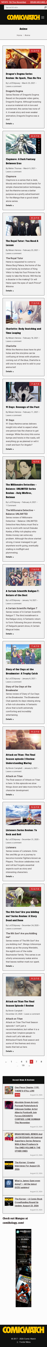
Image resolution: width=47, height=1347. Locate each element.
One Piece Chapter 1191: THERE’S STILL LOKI (27, 1089)
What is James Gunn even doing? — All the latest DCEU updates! (27, 1184)
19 (23, 1065)
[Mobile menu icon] (42, 17)
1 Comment (11, 505)
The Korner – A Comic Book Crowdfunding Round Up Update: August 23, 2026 (28, 1202)
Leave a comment (13, 86)
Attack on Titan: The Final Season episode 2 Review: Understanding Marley (20, 759)
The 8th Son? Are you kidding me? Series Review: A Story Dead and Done (22, 916)
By (13, 83)
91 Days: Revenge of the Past (22, 407)
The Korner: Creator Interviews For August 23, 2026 (27, 1166)
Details (9, 123)
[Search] (45, 7)
